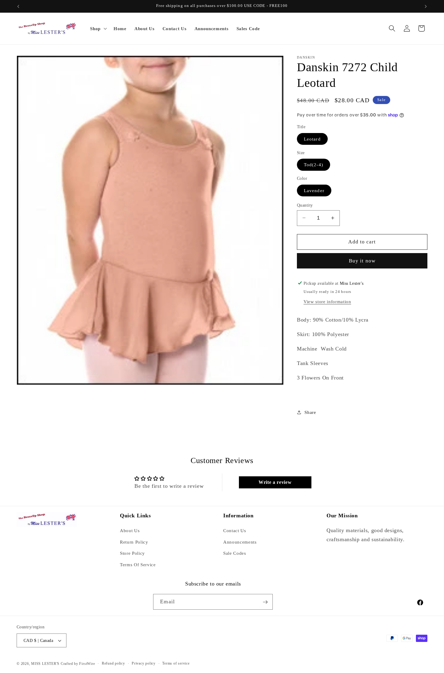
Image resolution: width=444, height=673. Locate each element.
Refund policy (113, 663)
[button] (98, 28)
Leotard (312, 138)
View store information (327, 301)
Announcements (240, 541)
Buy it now (362, 261)
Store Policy (132, 553)
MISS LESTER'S (46, 664)
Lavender (314, 190)
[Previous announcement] (18, 6)
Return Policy (134, 541)
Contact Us (234, 530)
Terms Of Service (138, 564)
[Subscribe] (265, 602)
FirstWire (86, 664)
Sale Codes (234, 553)
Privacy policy (144, 663)
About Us (130, 530)
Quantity (305, 204)
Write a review (275, 482)
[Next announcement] (426, 6)
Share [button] (310, 412)
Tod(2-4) (313, 164)
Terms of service (175, 663)
